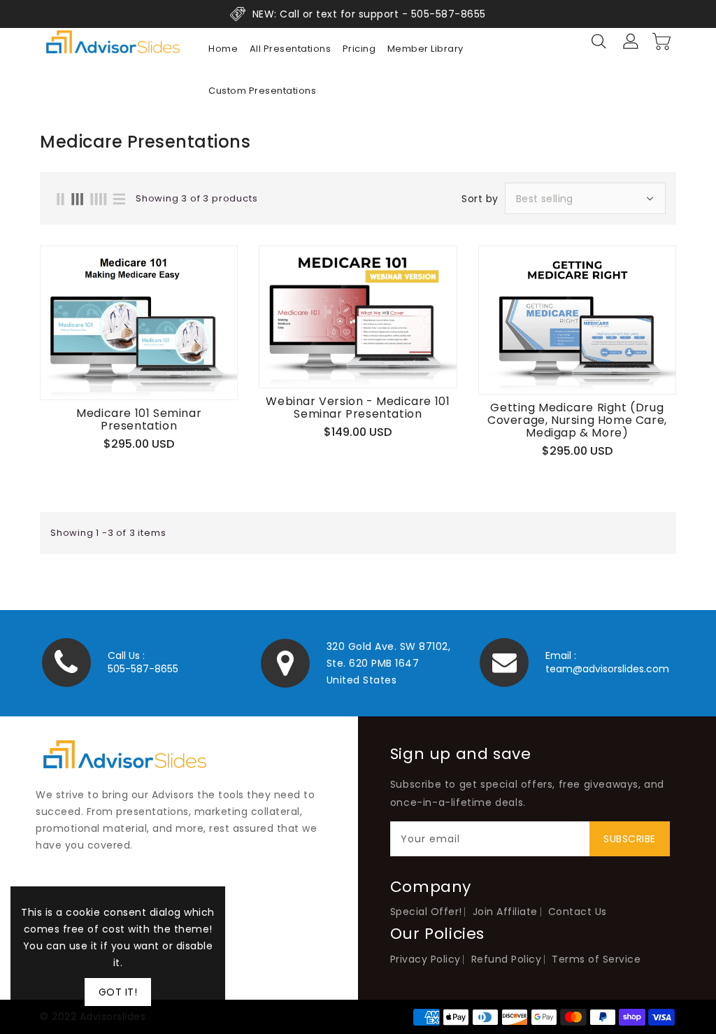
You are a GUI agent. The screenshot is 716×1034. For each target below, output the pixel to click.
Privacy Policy (425, 959)
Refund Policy (506, 959)
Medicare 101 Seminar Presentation (138, 419)
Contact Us (577, 912)
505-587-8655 (143, 669)
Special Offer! (426, 912)
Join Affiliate (505, 912)
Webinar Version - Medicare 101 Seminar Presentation (358, 407)
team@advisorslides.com (607, 669)
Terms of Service (596, 959)
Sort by (480, 199)
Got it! (118, 992)
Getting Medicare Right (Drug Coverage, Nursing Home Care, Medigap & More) (577, 420)
